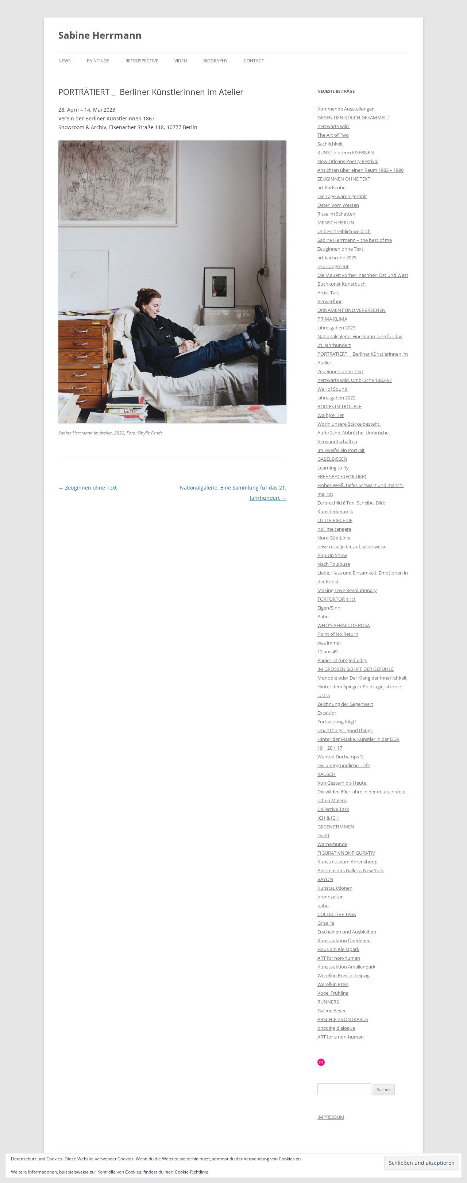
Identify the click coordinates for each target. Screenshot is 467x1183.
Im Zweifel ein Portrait (341, 450)
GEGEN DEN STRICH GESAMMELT (353, 117)
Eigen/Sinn (328, 607)
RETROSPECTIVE (142, 61)
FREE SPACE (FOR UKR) (341, 476)
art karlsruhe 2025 (336, 257)
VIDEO (180, 61)
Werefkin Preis (332, 984)
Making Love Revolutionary (347, 590)
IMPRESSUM (330, 1117)
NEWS (64, 61)
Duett (323, 835)
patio (323, 905)
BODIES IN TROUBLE (339, 406)
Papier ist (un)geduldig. (342, 660)
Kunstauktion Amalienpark (346, 966)
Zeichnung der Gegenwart (345, 704)
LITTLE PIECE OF (334, 520)
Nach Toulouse (333, 564)
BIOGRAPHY (215, 61)
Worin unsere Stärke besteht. (349, 424)
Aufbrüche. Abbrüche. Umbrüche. (353, 432)
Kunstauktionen (334, 888)
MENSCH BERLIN (335, 222)
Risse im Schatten (336, 213)
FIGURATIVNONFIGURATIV (346, 853)
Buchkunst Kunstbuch (341, 284)
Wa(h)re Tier (330, 415)
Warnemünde (332, 844)
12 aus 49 (327, 651)
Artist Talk (328, 292)
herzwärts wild (333, 126)
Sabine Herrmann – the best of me (354, 240)
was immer (329, 642)
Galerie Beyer (331, 1010)
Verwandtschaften (337, 441)
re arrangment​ (333, 266)
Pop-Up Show (332, 555)
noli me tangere (334, 529)
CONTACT (254, 61)
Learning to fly (333, 467)
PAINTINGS (98, 61)
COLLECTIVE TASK (336, 914)
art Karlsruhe (331, 187)
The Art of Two (333, 135)
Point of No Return (337, 634)
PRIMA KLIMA (332, 319)
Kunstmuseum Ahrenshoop (347, 861)
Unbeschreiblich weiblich (344, 231)
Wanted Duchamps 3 (340, 756)
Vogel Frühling (332, 993)
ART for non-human (338, 958)
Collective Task (333, 809)
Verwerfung (330, 301)
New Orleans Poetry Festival (347, 161)
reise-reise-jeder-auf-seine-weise (351, 546)
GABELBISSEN (332, 459)
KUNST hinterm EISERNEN (345, 152)
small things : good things (345, 730)
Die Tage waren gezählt (342, 196)
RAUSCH (326, 774)
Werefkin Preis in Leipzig (343, 975)
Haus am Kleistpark (338, 949)
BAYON (325, 879)
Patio (323, 616)
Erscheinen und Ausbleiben (346, 931)
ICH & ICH (328, 818)
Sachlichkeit (330, 143)
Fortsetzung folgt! (336, 721)
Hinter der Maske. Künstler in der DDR (358, 739)
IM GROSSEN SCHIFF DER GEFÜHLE (355, 669)
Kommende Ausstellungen (346, 108)
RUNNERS (328, 1001)
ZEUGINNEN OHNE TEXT (343, 178)
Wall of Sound (332, 389)
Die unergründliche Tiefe (343, 765)
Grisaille (325, 923)
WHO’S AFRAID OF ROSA (343, 625)
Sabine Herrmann (100, 35)
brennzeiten (330, 896)
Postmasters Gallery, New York (350, 870)
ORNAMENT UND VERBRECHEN (351, 310)
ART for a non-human (340, 1036)
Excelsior (326, 713)
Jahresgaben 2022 (336, 397)
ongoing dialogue (336, 1028)
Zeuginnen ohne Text (87, 487)
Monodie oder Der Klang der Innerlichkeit (362, 677)
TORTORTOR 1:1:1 (336, 599)
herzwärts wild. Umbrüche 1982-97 (354, 380)
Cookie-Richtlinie (191, 1172)
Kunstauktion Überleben (344, 940)
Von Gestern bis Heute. (342, 783)
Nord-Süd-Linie (333, 537)
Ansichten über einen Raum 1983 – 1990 (360, 170)
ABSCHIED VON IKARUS (342, 1019)
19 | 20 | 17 (329, 748)
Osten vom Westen (338, 205)
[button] (172, 282)
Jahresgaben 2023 (336, 327)
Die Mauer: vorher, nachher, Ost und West (362, 275)
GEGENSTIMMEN (335, 826)
